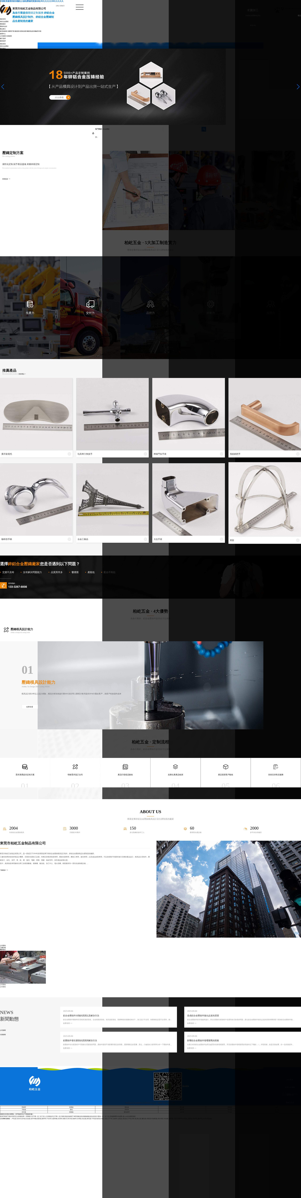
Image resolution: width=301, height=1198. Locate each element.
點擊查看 (29, 707)
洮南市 (74, 1118)
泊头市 (18, 1118)
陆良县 (98, 1118)
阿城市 (24, 1107)
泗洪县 (39, 1118)
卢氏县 (14, 1118)
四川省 (69, 1118)
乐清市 (60, 1118)
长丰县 (24, 1112)
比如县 (28, 1118)
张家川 (65, 1118)
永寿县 (79, 1118)
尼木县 (23, 1118)
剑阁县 (71, 1107)
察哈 (71, 1109)
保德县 (71, 1112)
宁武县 (94, 1118)
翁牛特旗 (34, 1118)
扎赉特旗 (54, 1118)
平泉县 (24, 1109)
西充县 (89, 1118)
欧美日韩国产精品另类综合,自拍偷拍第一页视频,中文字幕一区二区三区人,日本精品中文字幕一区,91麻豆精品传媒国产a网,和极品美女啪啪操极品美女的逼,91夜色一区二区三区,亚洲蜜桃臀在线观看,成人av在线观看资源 (67, 1116)
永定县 (84, 1118)
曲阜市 (44, 1118)
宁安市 (49, 1118)
